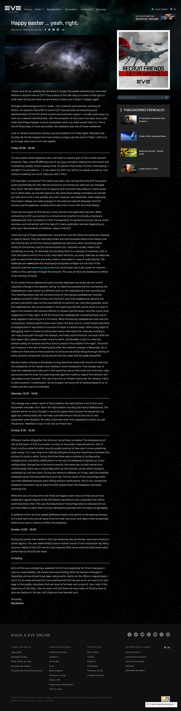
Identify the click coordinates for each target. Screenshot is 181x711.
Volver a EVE (54, 680)
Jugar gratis (16, 652)
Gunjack (90, 657)
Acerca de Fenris (133, 652)
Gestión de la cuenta (58, 652)
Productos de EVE (95, 671)
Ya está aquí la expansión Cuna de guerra (152, 119)
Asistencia (53, 657)
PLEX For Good (55, 689)
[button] (175, 704)
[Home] (13, 12)
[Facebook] (130, 634)
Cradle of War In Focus (148, 169)
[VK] (168, 634)
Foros (51, 666)
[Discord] (155, 634)
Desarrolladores (56, 671)
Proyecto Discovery (95, 675)
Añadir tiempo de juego (21, 661)
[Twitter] (136, 634)
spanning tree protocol (44, 267)
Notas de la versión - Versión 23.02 (151, 152)
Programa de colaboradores (61, 684)
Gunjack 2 (91, 661)
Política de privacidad (135, 661)
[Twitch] (149, 634)
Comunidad (54, 661)
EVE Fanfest (92, 666)
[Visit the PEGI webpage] (165, 699)
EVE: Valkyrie (93, 652)
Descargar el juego (19, 657)
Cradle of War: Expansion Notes (152, 136)
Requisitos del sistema (21, 666)
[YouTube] (142, 634)
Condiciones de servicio (136, 657)
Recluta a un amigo (57, 675)
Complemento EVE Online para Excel (27, 671)
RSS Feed (130, 666)
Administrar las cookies (135, 670)
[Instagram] (162, 634)
